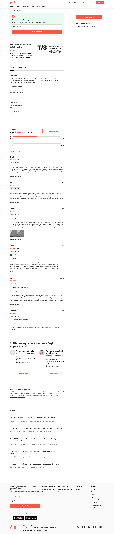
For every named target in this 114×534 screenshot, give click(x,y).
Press (92, 497)
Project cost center (81, 492)
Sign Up (99, 2)
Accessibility (25, 527)
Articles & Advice (40, 6)
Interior (12, 6)
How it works (94, 489)
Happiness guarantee (97, 505)
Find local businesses (48, 489)
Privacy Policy (32, 525)
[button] (13, 233)
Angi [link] (11, 11)
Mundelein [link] (19, 11)
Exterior (18, 6)
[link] (23, 357)
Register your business (65, 489)
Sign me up (25, 505)
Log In (91, 2)
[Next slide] (15, 378)
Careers (93, 494)
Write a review (53, 131)
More (33, 6)
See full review (14, 176)
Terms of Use (24, 525)
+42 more (28, 57)
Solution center (80, 489)
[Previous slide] (11, 378)
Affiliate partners (96, 508)
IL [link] (14, 11)
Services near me (47, 492)
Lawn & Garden (26, 6)
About (12, 67)
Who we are (94, 492)
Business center (63, 492)
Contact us (94, 502)
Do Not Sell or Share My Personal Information (44, 527)
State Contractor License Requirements (20, 389)
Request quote (23, 373)
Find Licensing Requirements (17, 397)
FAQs (77, 494)
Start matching (37, 31)
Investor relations (96, 500)
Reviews (19, 67)
